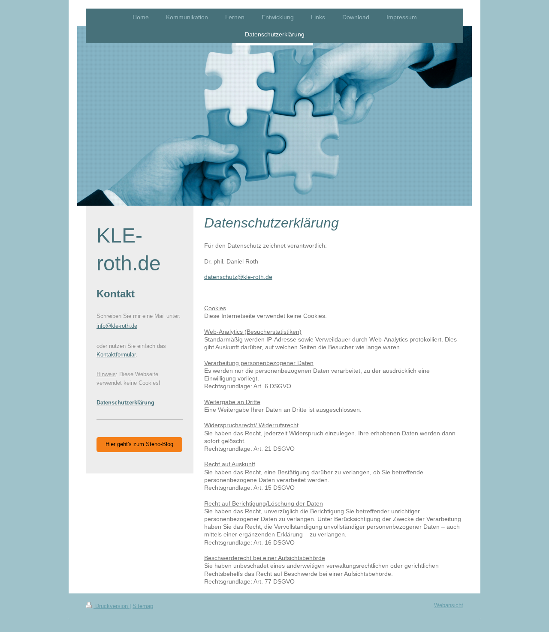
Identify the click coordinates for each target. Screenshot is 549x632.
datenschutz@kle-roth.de (238, 277)
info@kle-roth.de (117, 326)
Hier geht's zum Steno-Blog (139, 444)
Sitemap (143, 606)
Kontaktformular (116, 355)
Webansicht (448, 605)
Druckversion (112, 606)
